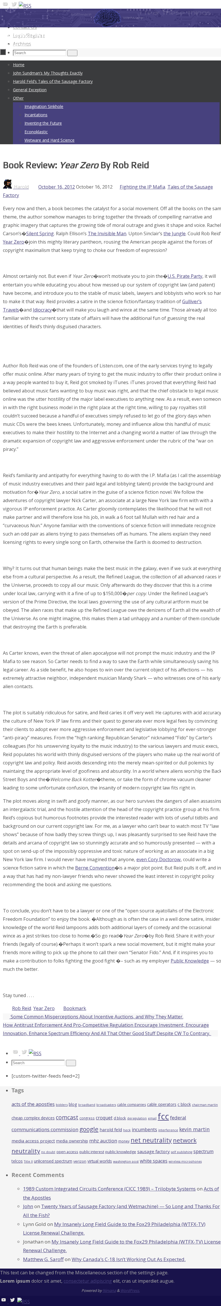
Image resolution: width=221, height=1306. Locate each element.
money (123, 1141)
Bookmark (74, 1008)
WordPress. (130, 1290)
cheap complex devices (33, 1118)
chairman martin (205, 1104)
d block (120, 1118)
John (28, 1206)
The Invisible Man (107, 233)
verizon (79, 1161)
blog (73, 1104)
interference (168, 1130)
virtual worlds (99, 1161)
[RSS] (25, 6)
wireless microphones (185, 1161)
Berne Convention (95, 868)
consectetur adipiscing (88, 1281)
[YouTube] (5, 6)
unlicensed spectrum (53, 1161)
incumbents (144, 1129)
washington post (126, 1161)
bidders (62, 1104)
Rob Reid (21, 1008)
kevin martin (194, 1129)
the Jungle (174, 233)
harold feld (111, 1129)
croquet (104, 1118)
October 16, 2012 (56, 187)
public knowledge (120, 1151)
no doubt (48, 1152)
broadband (86, 1105)
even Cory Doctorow (158, 859)
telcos (17, 1161)
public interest (91, 1151)
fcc (163, 1116)
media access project (33, 1141)
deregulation (137, 1118)
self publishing (181, 1152)
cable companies (131, 1104)
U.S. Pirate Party (184, 276)
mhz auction (103, 1140)
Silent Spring (40, 233)
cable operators (161, 1104)
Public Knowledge (190, 961)
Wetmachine (28, 35)
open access (67, 1151)
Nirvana (109, 1290)
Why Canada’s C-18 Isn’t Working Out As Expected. (129, 1259)
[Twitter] (14, 6)
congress (87, 1118)
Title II (28, 1161)
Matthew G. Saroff (43, 1259)
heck (127, 1130)
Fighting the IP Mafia (142, 187)
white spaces (153, 1161)
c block (184, 1104)
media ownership (72, 1141)
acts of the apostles (33, 1104)
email (152, 1118)
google (88, 1129)
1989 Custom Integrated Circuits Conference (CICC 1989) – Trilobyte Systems (109, 1188)
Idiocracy (42, 310)
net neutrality (151, 1140)
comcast (67, 1117)
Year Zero (13, 242)
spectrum (203, 1151)
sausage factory (153, 1151)
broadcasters (106, 1105)
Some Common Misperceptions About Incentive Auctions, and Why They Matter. (96, 1016)
